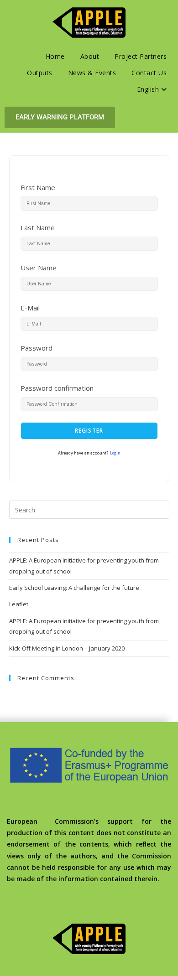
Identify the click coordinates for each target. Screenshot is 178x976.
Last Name (38, 227)
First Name (38, 187)
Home (55, 56)
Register (89, 430)
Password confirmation (57, 387)
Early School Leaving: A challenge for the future (74, 588)
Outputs (39, 72)
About (89, 56)
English (149, 89)
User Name (39, 267)
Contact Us (149, 72)
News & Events (92, 72)
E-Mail (30, 307)
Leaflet (18, 604)
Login (115, 453)
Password (36, 347)
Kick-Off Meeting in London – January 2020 (67, 648)
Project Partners (141, 56)
